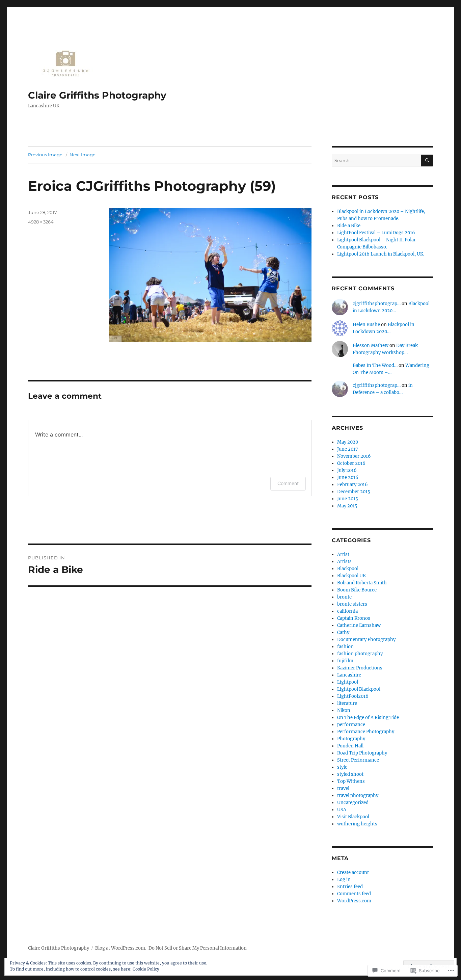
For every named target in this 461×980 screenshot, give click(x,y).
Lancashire (349, 675)
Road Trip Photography (362, 753)
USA (341, 810)
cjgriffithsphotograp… (377, 304)
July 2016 (347, 470)
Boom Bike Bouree (357, 590)
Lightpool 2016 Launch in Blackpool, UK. (380, 254)
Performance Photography (365, 732)
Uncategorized (353, 802)
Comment (288, 483)
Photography (351, 739)
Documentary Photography (366, 639)
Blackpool (347, 569)
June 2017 (347, 449)
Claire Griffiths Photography (97, 95)
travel (343, 788)
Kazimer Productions (359, 668)
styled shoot (350, 774)
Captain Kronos (353, 618)
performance (351, 724)
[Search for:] (376, 160)
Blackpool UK (351, 576)
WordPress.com (354, 901)
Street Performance (358, 760)
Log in (344, 879)
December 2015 (353, 492)
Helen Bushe (366, 324)
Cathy (343, 632)
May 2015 (347, 506)
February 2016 (352, 484)
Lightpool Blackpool (358, 689)
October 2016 (351, 463)
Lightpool (347, 682)
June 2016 (347, 477)
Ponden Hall (350, 746)
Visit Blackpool (353, 817)
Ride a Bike (348, 226)
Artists (344, 561)
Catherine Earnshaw (359, 625)
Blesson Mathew (370, 345)
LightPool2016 (353, 696)
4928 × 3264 (41, 221)
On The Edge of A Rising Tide (368, 717)
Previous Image (45, 154)
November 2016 (354, 456)
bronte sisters (352, 604)
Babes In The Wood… (375, 365)
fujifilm (345, 661)
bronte (344, 597)
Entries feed (350, 887)
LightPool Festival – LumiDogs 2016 (376, 233)
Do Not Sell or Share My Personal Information (197, 948)
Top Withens (351, 781)
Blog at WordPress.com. (120, 948)
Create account (353, 872)
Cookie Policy (146, 969)
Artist (343, 554)
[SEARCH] (427, 160)
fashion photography (360, 654)
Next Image (83, 154)
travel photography (357, 795)
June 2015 (347, 499)
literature (347, 703)
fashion (345, 647)
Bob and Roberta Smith (362, 583)
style (342, 767)
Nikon (343, 710)
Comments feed (354, 894)
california (347, 611)
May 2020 (347, 442)
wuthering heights (357, 824)
